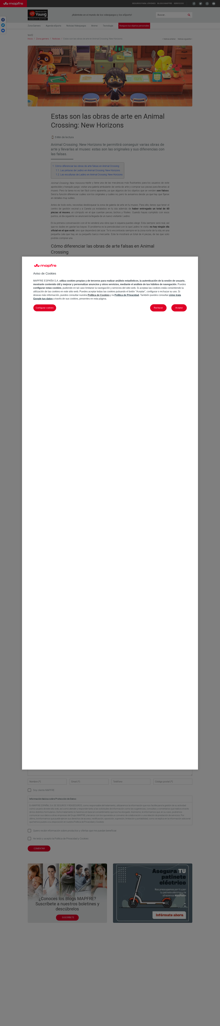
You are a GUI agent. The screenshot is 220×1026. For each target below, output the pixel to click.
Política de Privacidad (126, 295)
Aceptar (179, 308)
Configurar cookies (45, 308)
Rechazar (158, 308)
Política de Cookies (99, 295)
